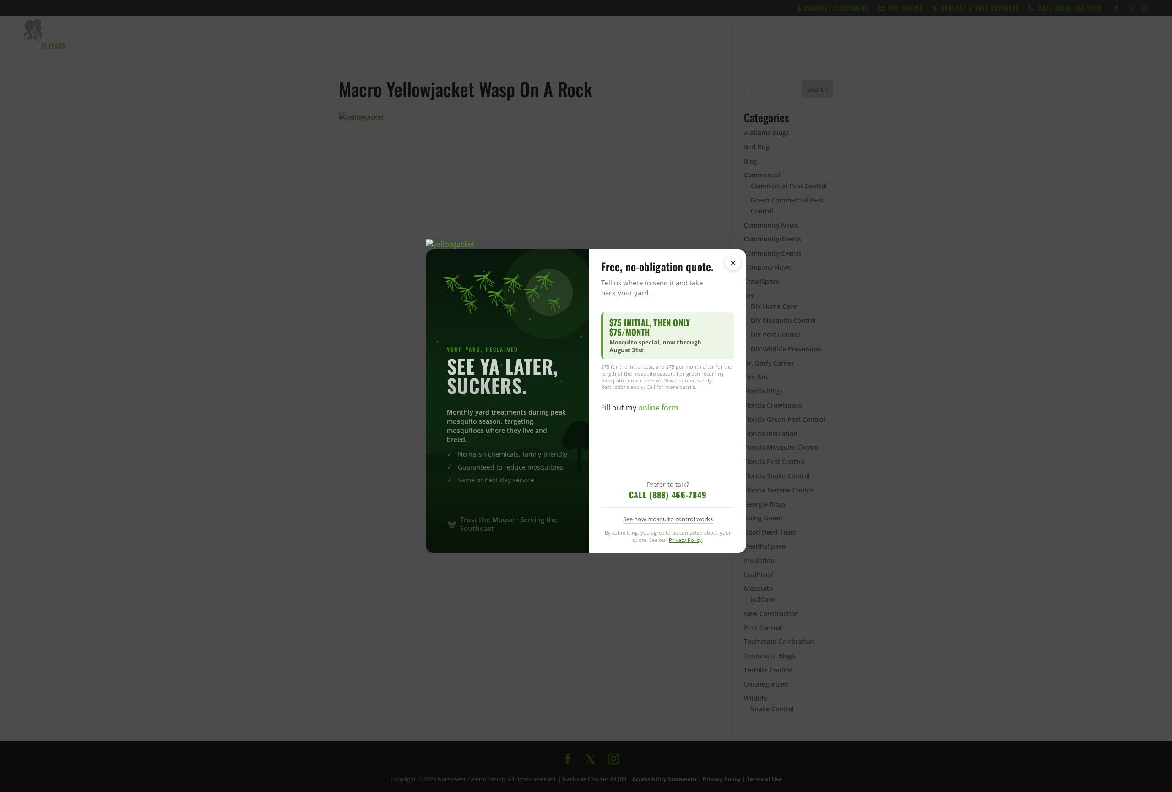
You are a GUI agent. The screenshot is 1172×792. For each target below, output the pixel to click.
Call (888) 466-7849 (668, 495)
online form (658, 408)
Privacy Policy (685, 539)
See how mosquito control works (668, 519)
